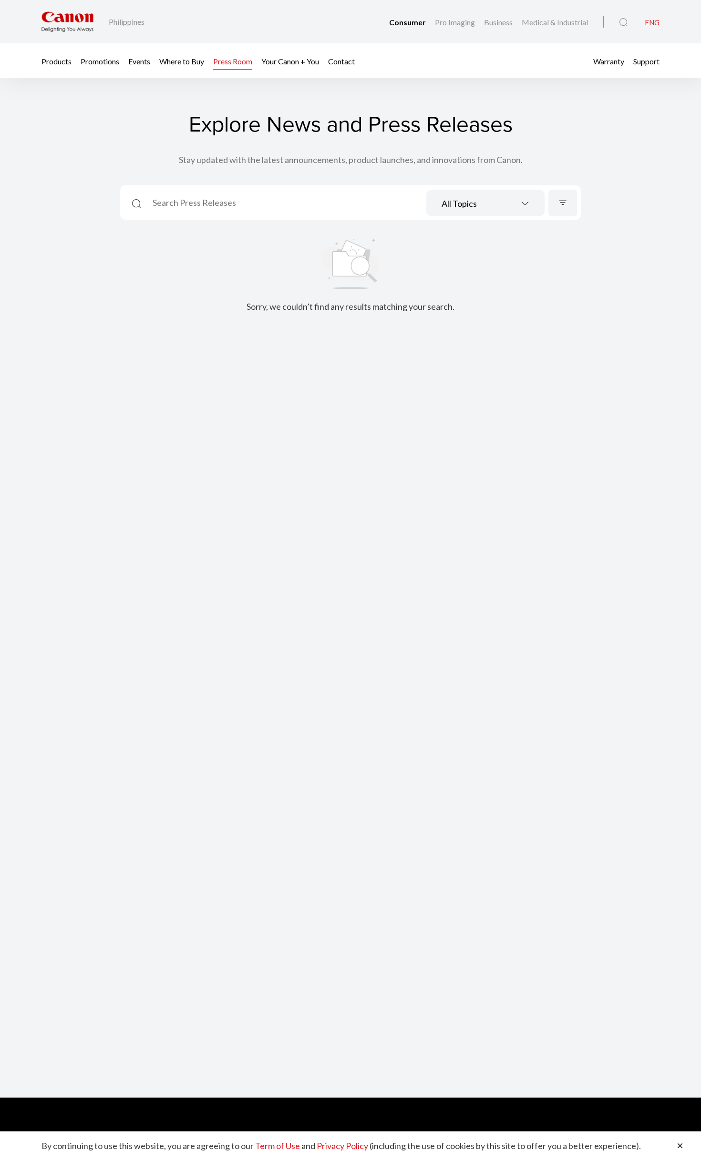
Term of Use (277, 1145)
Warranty (608, 60)
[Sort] (562, 203)
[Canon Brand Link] (67, 21)
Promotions (100, 60)
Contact (341, 60)
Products (56, 60)
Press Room (232, 60)
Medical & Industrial (555, 22)
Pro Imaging (455, 22)
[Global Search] (623, 22)
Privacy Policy (342, 1145)
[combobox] (485, 203)
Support (646, 60)
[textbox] (485, 204)
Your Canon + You (290, 60)
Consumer (408, 22)
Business (499, 22)
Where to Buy (181, 60)
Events (139, 60)
